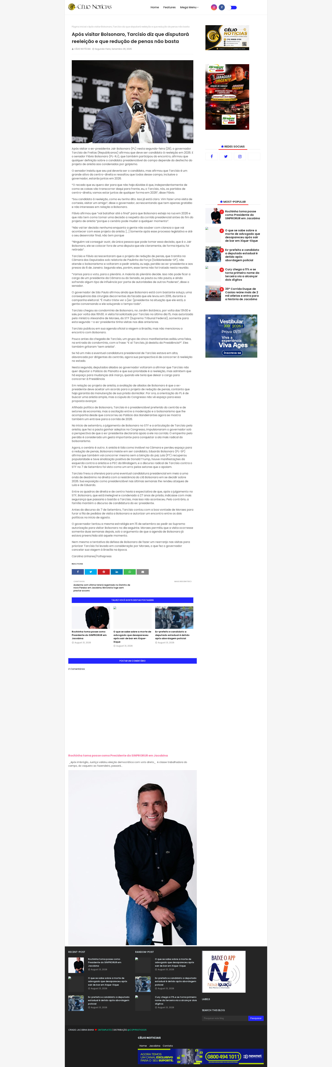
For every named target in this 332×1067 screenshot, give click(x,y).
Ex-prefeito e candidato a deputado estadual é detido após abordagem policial (172, 635)
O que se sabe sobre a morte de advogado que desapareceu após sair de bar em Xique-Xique (132, 636)
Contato (168, 1046)
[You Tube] (254, 156)
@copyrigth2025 (137, 1029)
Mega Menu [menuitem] (188, 7)
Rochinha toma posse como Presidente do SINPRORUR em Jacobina (89, 635)
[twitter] (226, 156)
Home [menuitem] (155, 7)
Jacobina (154, 1046)
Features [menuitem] (169, 7)
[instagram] (214, 7)
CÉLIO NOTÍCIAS (82, 48)
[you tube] (206, 7)
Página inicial (79, 26)
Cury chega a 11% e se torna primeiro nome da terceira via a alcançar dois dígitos (242, 275)
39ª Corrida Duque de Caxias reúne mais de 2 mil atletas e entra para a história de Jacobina (242, 294)
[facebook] (222, 7)
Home (143, 1046)
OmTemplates (105, 1029)
